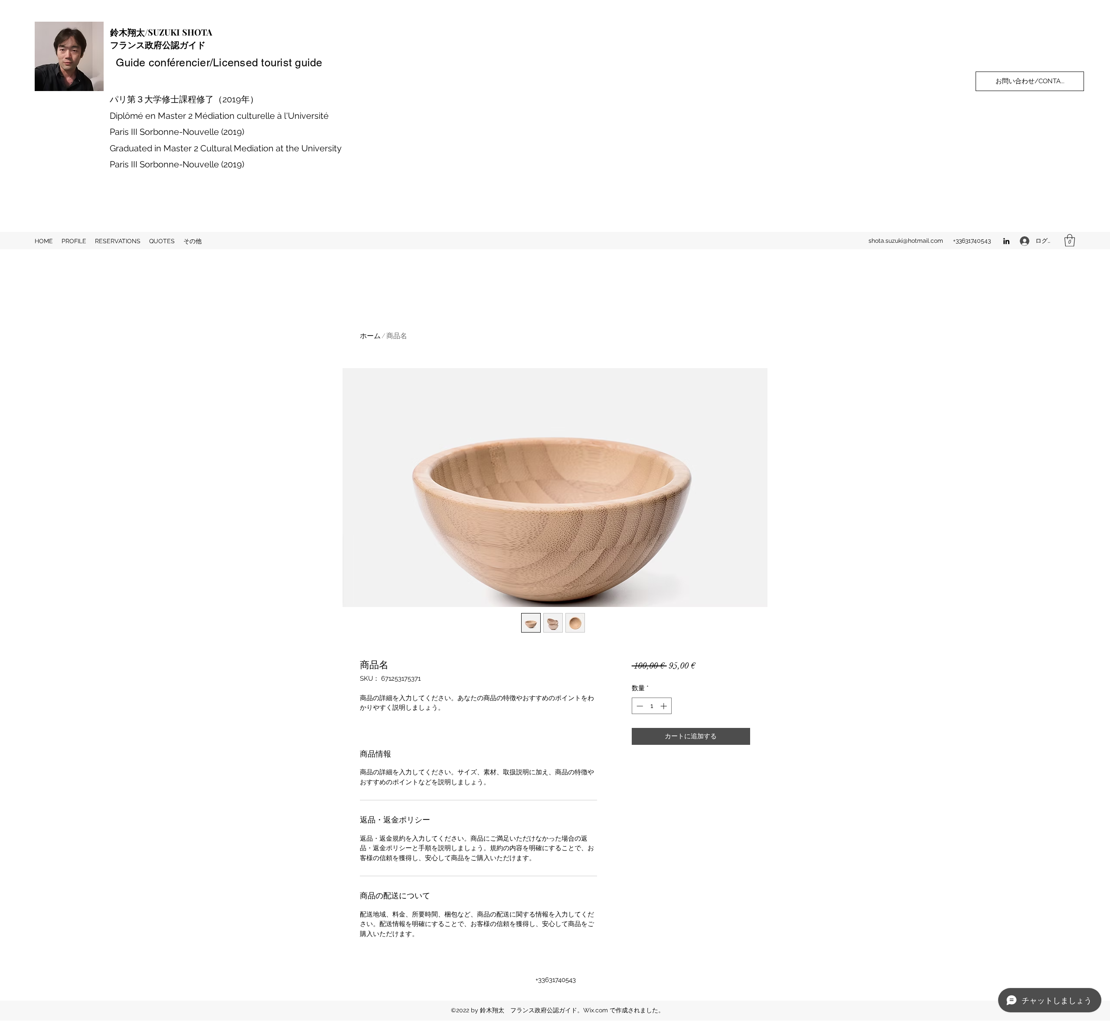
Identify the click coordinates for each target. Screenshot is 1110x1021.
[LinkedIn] (1006, 241)
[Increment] (664, 706)
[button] (1069, 240)
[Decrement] (639, 706)
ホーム (370, 336)
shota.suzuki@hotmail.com (905, 240)
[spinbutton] (651, 706)
